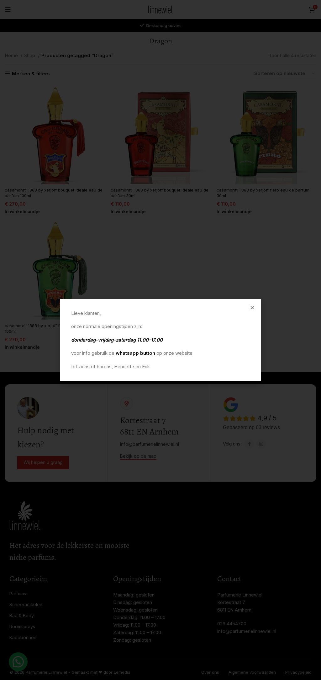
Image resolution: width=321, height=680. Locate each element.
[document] (160, 340)
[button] (252, 307)
